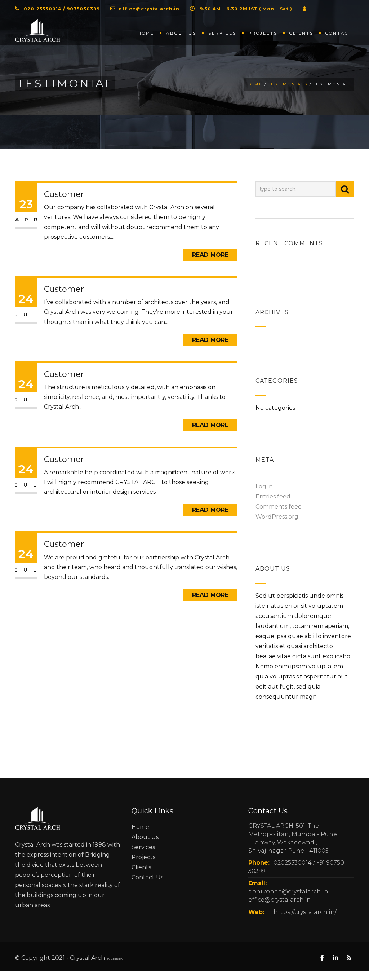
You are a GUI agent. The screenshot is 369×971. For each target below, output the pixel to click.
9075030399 (83, 9)
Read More (210, 254)
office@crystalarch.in (149, 9)
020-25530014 (43, 9)
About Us (145, 837)
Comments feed (278, 506)
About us (181, 33)
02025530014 (293, 862)
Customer (64, 194)
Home (146, 33)
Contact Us (147, 877)
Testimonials (288, 84)
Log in (264, 486)
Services (222, 33)
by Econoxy (114, 959)
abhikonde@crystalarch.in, (288, 891)
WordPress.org (276, 516)
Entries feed (272, 496)
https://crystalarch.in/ (305, 912)
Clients (301, 33)
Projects (262, 33)
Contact (338, 33)
